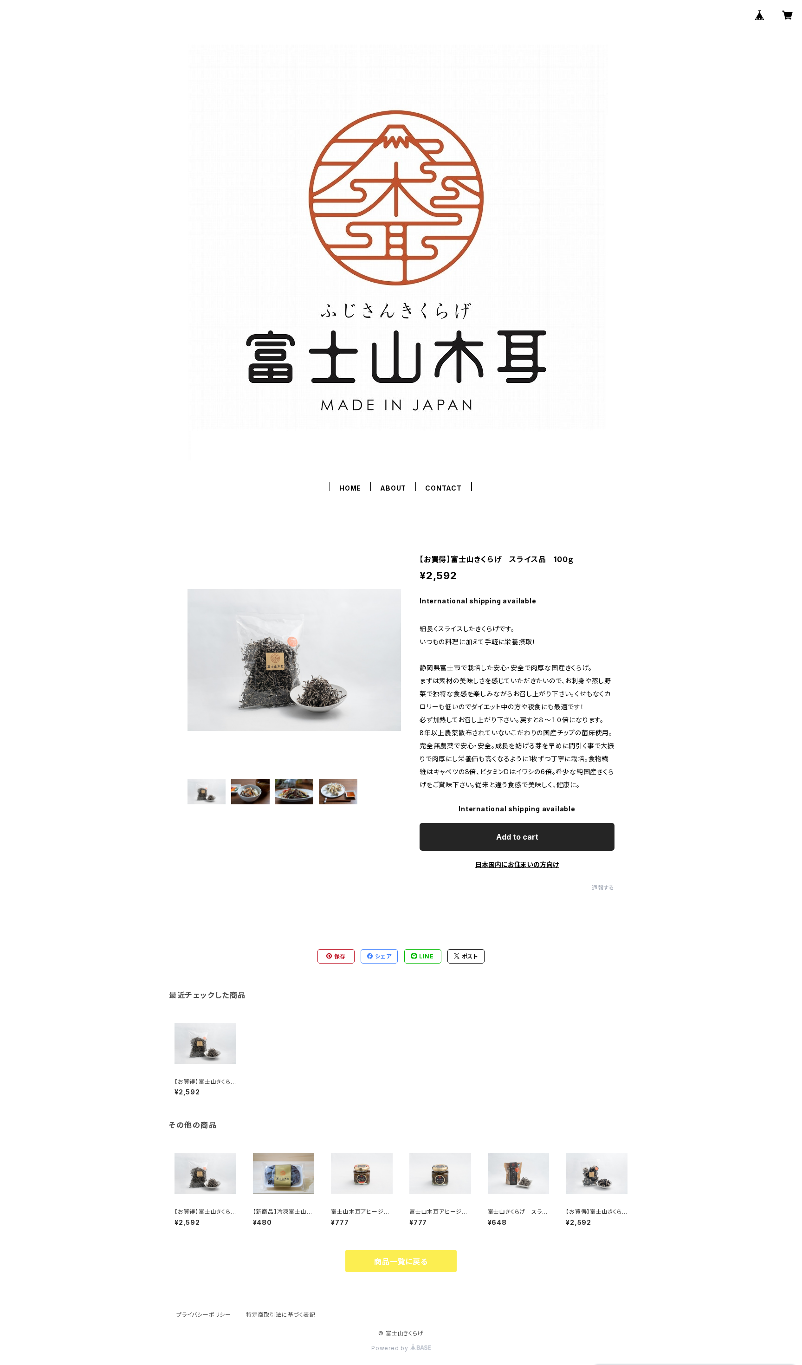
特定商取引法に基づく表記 (281, 1314)
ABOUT (393, 488)
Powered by (390, 1348)
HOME (350, 488)
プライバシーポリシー (203, 1314)
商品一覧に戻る (401, 1261)
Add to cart (517, 836)
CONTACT (443, 488)
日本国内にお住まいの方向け (517, 864)
